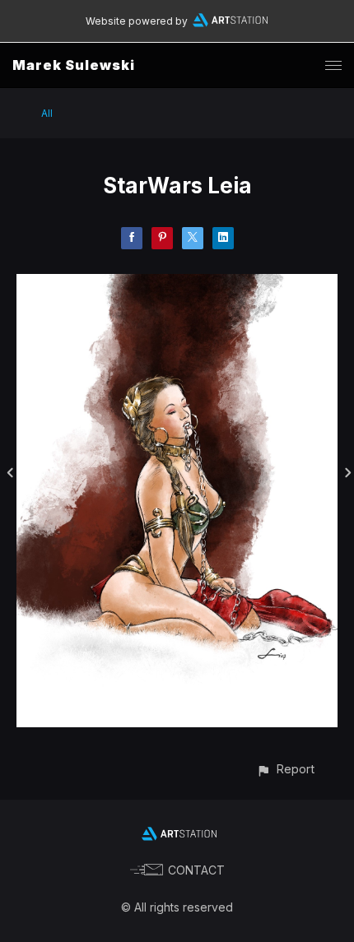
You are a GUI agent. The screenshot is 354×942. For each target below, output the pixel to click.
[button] (285, 769)
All (47, 113)
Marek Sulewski (73, 65)
